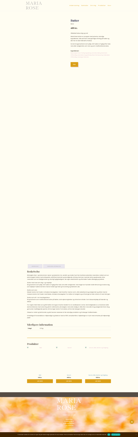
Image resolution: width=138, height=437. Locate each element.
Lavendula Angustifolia (84, 55)
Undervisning (74, 5)
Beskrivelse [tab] (35, 266)
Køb (74, 64)
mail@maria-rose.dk (69, 415)
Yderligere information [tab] (54, 266)
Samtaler (84, 5)
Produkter (102, 5)
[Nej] (136, 434)
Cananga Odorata (83, 57)
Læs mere (40, 381)
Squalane (88, 53)
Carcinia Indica (96, 53)
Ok (109, 434)
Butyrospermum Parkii (78, 53)
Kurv (109, 5)
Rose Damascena (97, 55)
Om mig (93, 5)
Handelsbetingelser (69, 430)
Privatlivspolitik (116, 434)
